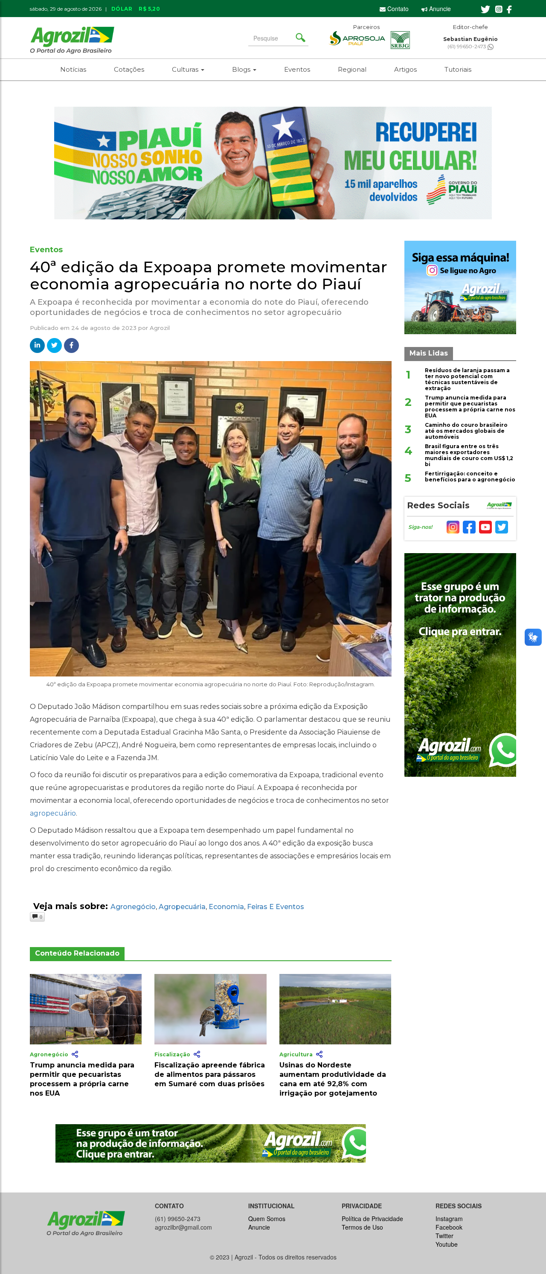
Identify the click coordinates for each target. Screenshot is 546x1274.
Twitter (444, 1235)
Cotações (129, 69)
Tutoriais (457, 69)
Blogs (242, 69)
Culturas (186, 69)
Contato (397, 8)
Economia (226, 907)
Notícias (73, 69)
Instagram (449, 1218)
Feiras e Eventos (275, 907)
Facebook (449, 1227)
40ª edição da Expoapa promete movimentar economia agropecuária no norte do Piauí (208, 275)
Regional (352, 69)
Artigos (405, 69)
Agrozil (160, 327)
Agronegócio (133, 907)
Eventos (297, 69)
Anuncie (439, 8)
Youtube (447, 1244)
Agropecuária (182, 907)
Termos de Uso (362, 1227)
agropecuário (53, 813)
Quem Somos (266, 1218)
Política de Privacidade (372, 1218)
